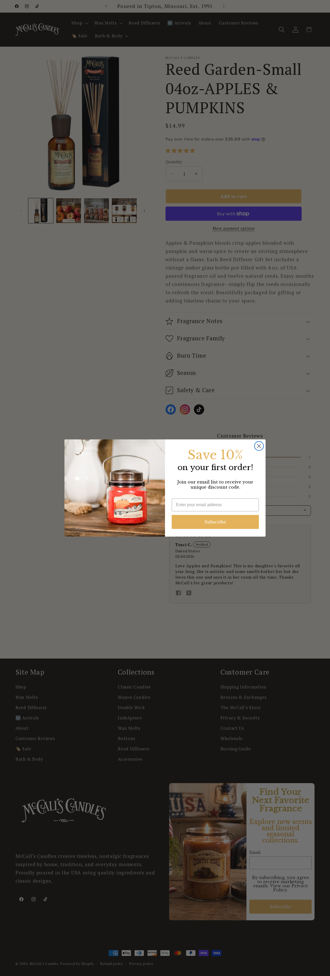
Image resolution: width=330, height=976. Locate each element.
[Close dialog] (258, 445)
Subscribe (215, 521)
